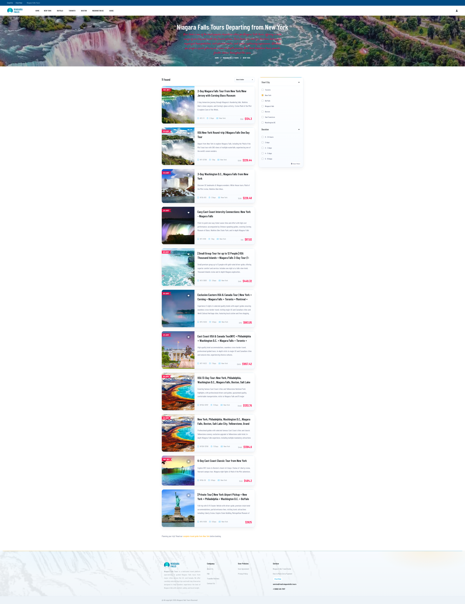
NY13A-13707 (203, 405)
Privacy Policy (243, 573)
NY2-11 (201, 118)
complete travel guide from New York (196, 536)
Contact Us (211, 583)
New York (47, 10)
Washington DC (98, 10)
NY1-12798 (203, 159)
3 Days (213, 197)
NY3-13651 (203, 280)
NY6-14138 (203, 521)
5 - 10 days (268, 159)
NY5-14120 (203, 322)
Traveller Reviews (213, 578)
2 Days (211, 118)
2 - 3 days (268, 148)
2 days (267, 142)
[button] (244, 79)
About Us (210, 569)
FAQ (208, 573)
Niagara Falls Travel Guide (282, 569)
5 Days (214, 322)
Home (37, 10)
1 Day (213, 159)
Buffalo (60, 10)
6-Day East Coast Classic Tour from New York (222, 460)
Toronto (72, 10)
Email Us (10, 3)
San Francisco (270, 117)
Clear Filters (296, 164)
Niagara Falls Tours (231, 58)
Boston (84, 10)
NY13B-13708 (203, 446)
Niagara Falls (269, 106)
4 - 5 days (268, 153)
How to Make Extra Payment (282, 573)
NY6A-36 (202, 480)
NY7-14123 (203, 363)
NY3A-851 (202, 197)
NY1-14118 (202, 239)
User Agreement (243, 569)
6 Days (212, 480)
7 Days (213, 363)
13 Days (215, 405)
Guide (111, 10)
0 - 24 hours (269, 137)
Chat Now (19, 3)
